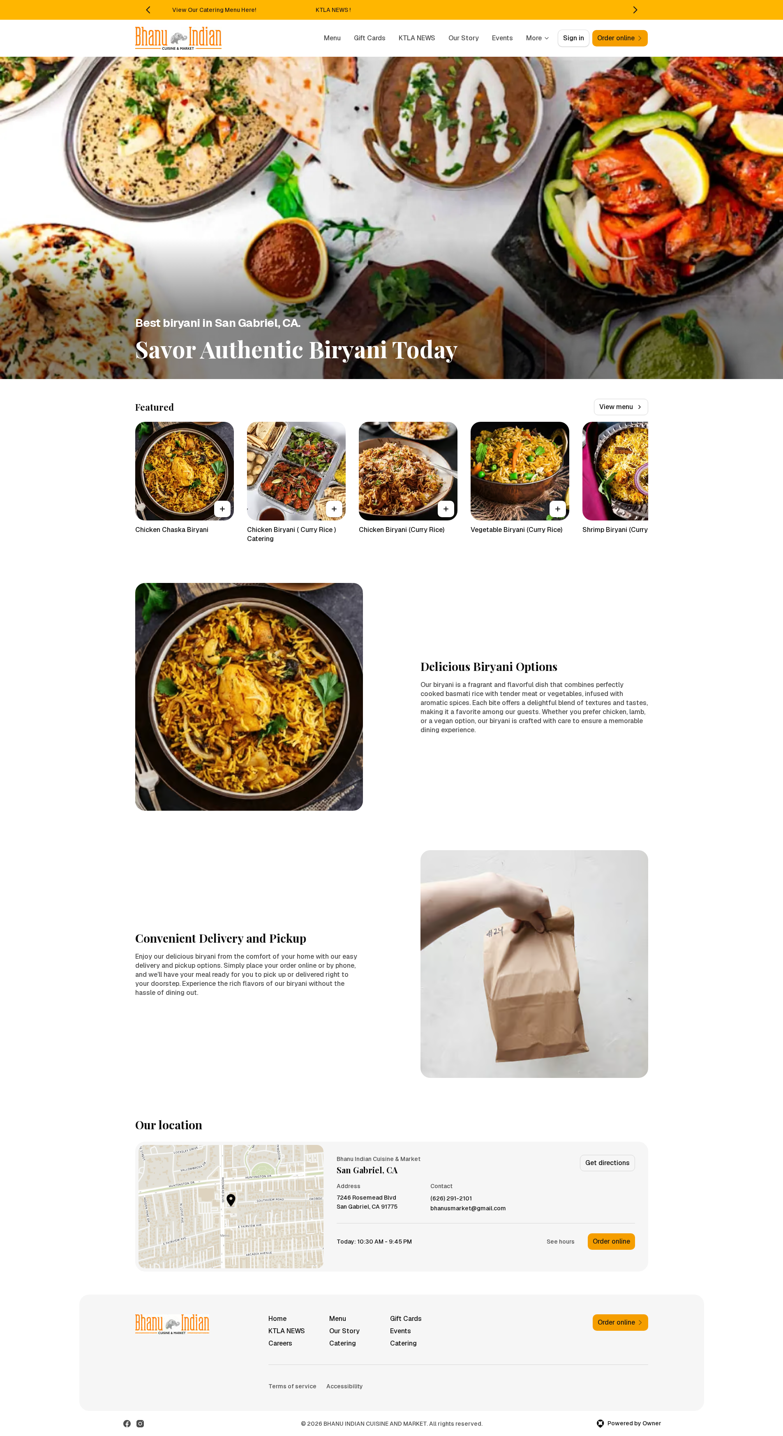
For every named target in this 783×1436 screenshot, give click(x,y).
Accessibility (344, 1386)
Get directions (607, 1163)
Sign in (573, 38)
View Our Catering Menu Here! (214, 10)
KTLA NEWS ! (333, 10)
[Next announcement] (635, 9)
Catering (342, 1343)
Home (277, 1318)
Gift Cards (370, 38)
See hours (561, 1241)
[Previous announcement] (148, 9)
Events (502, 38)
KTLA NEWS (417, 38)
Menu (332, 38)
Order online (611, 1241)
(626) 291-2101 (451, 1198)
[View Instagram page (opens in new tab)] (140, 1424)
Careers (280, 1343)
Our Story (463, 38)
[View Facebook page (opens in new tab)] (127, 1424)
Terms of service (292, 1386)
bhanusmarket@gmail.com (468, 1208)
